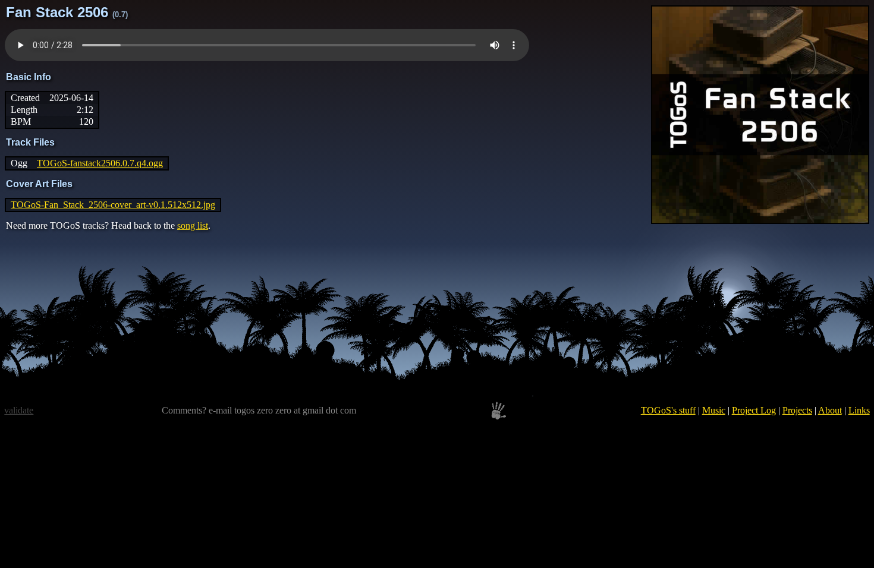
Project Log (754, 410)
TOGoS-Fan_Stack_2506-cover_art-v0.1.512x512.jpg (113, 205)
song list (192, 225)
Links (859, 410)
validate (18, 410)
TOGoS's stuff (668, 410)
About (830, 410)
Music (713, 410)
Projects (797, 410)
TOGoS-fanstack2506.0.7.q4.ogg (100, 163)
